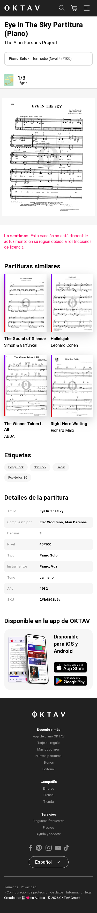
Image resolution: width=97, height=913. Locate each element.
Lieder (61, 467)
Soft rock (40, 467)
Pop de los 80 (17, 477)
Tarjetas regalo (48, 743)
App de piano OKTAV (48, 736)
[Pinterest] (38, 850)
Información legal (79, 892)
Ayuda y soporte (48, 834)
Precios (48, 827)
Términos (11, 887)
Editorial (48, 769)
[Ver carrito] (74, 8)
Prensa (48, 795)
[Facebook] (30, 850)
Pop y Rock (16, 467)
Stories (48, 762)
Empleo (48, 788)
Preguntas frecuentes (48, 821)
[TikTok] (66, 850)
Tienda (48, 802)
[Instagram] (48, 850)
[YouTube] (58, 850)
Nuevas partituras (48, 756)
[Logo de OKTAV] (22, 8)
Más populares (48, 749)
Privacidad (28, 887)
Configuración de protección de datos (35, 892)
